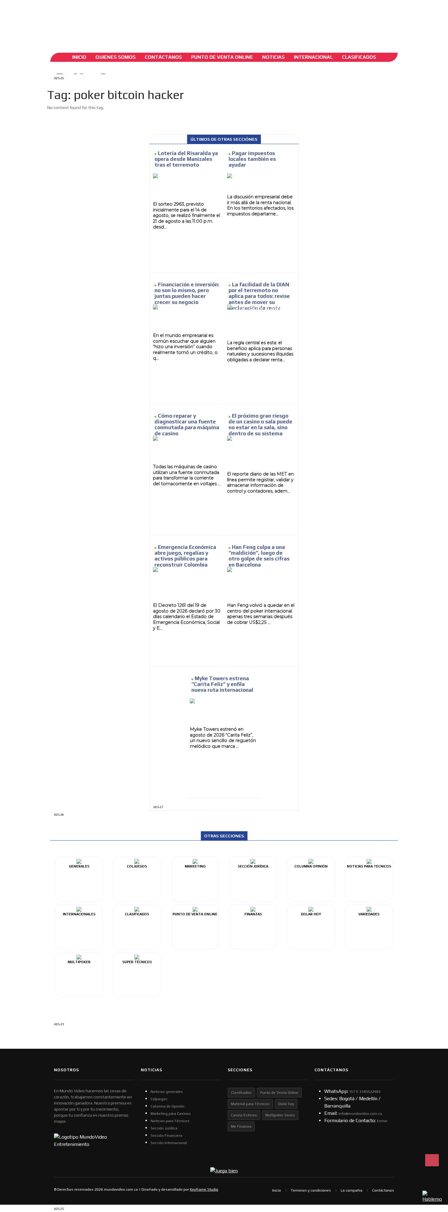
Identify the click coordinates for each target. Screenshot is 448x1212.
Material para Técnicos (250, 1104)
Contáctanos (163, 57)
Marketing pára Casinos (171, 1113)
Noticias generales (167, 1092)
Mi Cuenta (96, 20)
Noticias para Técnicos (170, 1121)
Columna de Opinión (167, 1106)
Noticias (273, 57)
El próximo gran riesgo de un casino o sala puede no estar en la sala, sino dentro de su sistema (260, 424)
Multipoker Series (280, 1115)
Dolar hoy (286, 1104)
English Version (161, 20)
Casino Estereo (244, 1115)
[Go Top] (432, 1160)
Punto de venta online (222, 57)
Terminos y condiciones (311, 1190)
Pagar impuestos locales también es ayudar (252, 159)
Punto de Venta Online (279, 1092)
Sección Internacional (169, 1143)
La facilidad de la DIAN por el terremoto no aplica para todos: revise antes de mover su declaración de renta (259, 296)
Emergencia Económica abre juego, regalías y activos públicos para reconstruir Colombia (185, 556)
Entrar (382, 1121)
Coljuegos (159, 1099)
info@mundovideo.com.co (360, 1113)
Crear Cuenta (123, 20)
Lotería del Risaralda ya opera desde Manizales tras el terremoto (186, 159)
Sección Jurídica (164, 1128)
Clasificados (359, 57)
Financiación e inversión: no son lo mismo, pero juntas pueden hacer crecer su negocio (187, 293)
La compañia (351, 1190)
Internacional (313, 57)
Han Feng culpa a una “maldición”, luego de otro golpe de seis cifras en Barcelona (259, 556)
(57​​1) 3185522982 (365, 1092)
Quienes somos (115, 57)
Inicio (79, 57)
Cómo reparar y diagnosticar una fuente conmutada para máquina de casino (187, 424)
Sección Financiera (166, 1135)
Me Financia (241, 1126)
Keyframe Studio (204, 1189)
